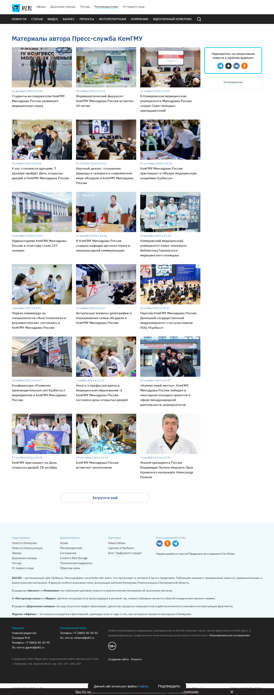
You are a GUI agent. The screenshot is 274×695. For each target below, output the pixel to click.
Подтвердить (169, 686)
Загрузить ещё (105, 497)
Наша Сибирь (116, 543)
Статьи (37, 19)
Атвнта (136, 659)
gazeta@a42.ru (35, 647)
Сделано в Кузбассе (121, 548)
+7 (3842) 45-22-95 (37, 642)
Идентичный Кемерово (172, 19)
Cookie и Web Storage (73, 558)
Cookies (143, 686)
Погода (85, 6)
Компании (139, 19)
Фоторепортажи (112, 19)
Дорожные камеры (62, 6)
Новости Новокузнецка (27, 548)
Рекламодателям (106, 6)
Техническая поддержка (76, 563)
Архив (64, 543)
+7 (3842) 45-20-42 (85, 633)
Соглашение (68, 553)
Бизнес (69, 19)
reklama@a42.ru (84, 638)
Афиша (41, 6)
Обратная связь (70, 568)
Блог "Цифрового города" (125, 553)
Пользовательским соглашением (229, 635)
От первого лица (133, 6)
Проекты (87, 19)
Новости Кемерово (24, 543)
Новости (19, 19)
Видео (53, 19)
